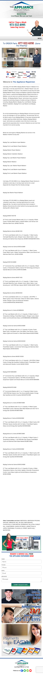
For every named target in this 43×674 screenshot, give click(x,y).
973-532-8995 (17, 25)
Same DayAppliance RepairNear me (32, 595)
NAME (3, 559)
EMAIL (3, 570)
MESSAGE (4, 576)
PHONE (3, 565)
